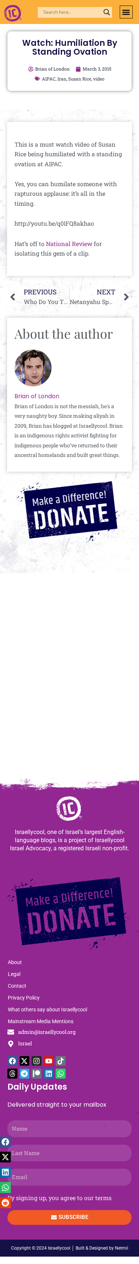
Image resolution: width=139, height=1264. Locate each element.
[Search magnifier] (107, 12)
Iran (61, 79)
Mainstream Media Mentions (40, 1021)
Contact (17, 986)
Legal (14, 974)
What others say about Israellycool (47, 1009)
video (99, 79)
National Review (69, 243)
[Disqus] (69, 679)
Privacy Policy (24, 998)
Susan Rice (79, 79)
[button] (126, 12)
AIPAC (49, 79)
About (15, 962)
